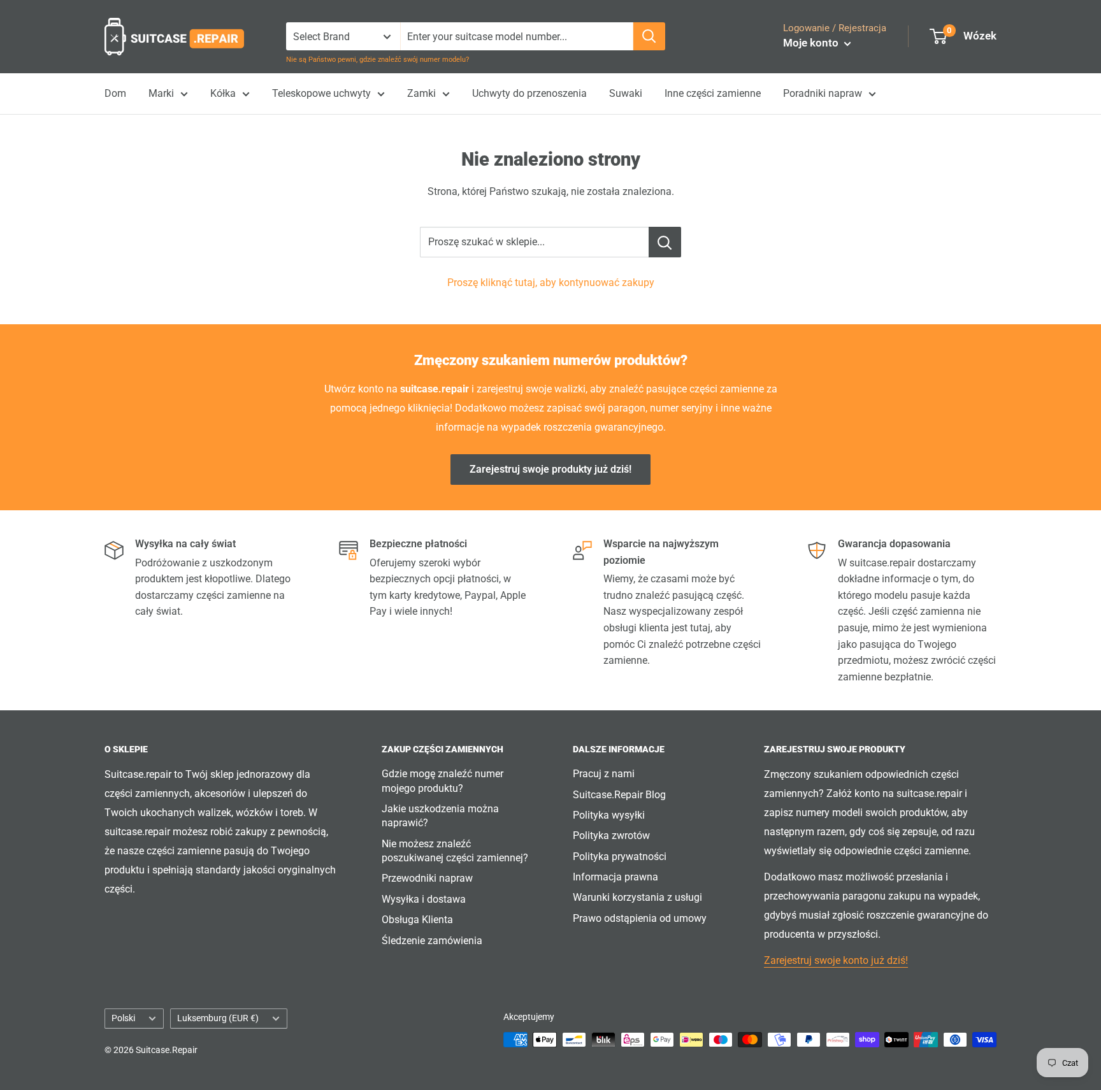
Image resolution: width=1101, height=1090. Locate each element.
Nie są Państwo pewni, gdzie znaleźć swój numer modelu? (377, 59)
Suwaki (625, 93)
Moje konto (812, 42)
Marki (161, 93)
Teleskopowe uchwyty (321, 93)
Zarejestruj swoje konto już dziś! (836, 960)
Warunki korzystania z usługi (637, 897)
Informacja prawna (615, 877)
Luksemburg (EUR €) (218, 1018)
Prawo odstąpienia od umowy (640, 918)
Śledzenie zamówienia (432, 941)
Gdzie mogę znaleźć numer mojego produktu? (442, 781)
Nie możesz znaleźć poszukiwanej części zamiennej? (455, 851)
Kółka (223, 93)
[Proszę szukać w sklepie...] (665, 242)
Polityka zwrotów (611, 835)
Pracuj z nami (604, 774)
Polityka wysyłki (609, 815)
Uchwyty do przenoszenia (529, 93)
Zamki (421, 93)
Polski (123, 1018)
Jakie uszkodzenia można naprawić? (440, 816)
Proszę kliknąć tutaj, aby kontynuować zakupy (550, 282)
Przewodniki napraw (427, 878)
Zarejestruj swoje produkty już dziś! (550, 469)
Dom (115, 93)
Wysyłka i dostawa (424, 899)
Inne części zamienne (713, 93)
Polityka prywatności (619, 856)
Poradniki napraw (822, 93)
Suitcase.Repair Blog (619, 795)
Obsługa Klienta (417, 920)
